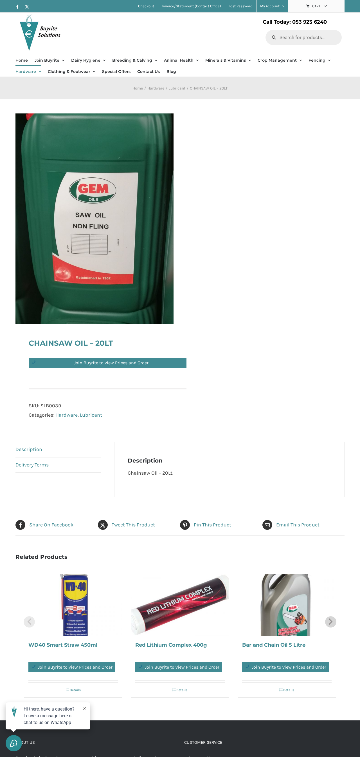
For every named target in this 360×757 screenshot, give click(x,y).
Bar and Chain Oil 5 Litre (273, 645)
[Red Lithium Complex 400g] (180, 605)
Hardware (66, 415)
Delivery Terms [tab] (32, 465)
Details (75, 690)
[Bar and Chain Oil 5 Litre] (287, 605)
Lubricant (91, 415)
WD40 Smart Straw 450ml (62, 645)
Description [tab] (28, 449)
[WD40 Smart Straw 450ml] (73, 605)
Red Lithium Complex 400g (171, 645)
